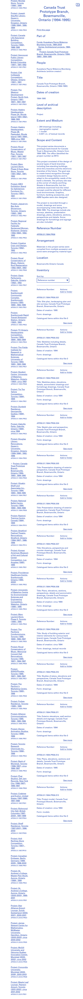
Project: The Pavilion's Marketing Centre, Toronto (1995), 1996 (19, 689)
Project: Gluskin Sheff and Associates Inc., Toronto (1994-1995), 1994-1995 (18, 488)
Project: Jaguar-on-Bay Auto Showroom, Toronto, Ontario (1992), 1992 (19, 209)
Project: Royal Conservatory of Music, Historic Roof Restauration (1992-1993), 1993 (19, 263)
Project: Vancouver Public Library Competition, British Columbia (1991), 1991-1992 (19, 60)
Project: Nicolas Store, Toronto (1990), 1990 (18, 3)
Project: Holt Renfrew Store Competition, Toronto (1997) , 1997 (18, 843)
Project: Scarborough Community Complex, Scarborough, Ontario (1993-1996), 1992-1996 (18, 298)
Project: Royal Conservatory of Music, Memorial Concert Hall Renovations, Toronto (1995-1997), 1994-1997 (18, 654)
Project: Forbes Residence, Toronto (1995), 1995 (19, 704)
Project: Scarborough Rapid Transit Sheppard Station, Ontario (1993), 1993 (20, 317)
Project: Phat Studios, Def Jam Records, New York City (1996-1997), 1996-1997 (19, 781)
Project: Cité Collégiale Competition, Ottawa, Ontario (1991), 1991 (18, 77)
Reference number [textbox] (46, 280)
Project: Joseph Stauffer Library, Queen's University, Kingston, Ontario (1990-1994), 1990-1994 (19, 21)
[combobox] (53, 280)
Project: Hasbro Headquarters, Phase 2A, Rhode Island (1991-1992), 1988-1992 (19, 114)
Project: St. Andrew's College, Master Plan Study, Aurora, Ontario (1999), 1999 (19, 876)
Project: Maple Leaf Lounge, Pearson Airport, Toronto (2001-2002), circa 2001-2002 (19, 987)
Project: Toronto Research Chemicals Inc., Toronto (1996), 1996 (18, 749)
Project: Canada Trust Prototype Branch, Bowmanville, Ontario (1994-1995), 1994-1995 (53, 54)
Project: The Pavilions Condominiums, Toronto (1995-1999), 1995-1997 (18, 634)
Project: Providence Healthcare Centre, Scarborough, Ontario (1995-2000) (20, 577)
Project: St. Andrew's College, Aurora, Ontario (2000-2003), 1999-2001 (19, 893)
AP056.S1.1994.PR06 (46, 235)
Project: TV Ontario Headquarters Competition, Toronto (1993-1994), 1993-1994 (19, 335)
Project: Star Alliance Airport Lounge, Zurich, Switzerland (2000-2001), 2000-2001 (19, 910)
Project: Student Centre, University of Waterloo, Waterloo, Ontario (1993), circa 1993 (19, 377)
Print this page (43, 30)
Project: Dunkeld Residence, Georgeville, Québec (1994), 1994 (18, 411)
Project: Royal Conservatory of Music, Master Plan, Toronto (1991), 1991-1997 (18, 152)
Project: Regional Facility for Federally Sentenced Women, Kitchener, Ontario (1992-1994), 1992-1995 (20, 228)
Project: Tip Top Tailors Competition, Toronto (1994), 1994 (18, 394)
